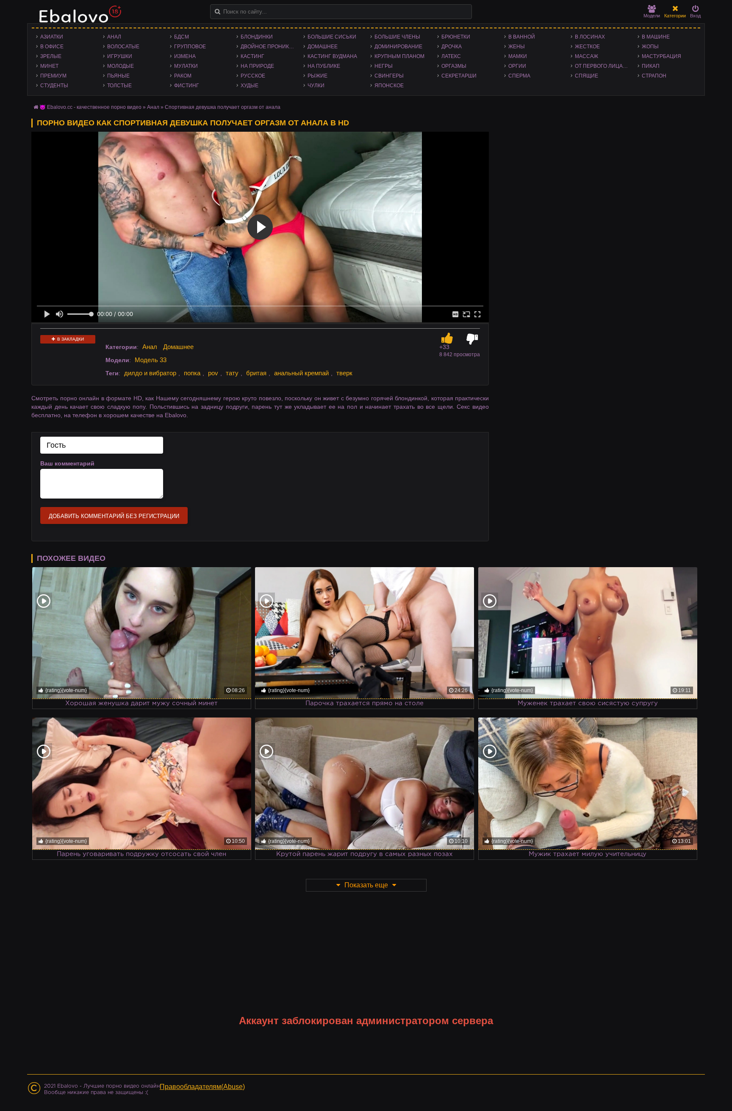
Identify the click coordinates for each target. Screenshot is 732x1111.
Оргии (517, 66)
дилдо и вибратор (150, 373)
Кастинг (252, 56)
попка (192, 373)
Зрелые (50, 56)
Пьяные (118, 76)
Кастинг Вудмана (332, 56)
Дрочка (451, 47)
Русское (253, 76)
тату (232, 373)
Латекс (451, 56)
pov (213, 373)
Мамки (517, 56)
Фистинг (186, 86)
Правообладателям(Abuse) (202, 1086)
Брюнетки (455, 37)
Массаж (586, 56)
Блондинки (257, 37)
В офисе (52, 47)
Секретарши (459, 76)
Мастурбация (661, 56)
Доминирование (398, 47)
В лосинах (590, 37)
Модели (651, 15)
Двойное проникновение (270, 47)
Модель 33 (150, 359)
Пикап (651, 66)
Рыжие (317, 76)
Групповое (190, 47)
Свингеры (389, 76)
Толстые (119, 86)
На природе (257, 66)
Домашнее (323, 47)
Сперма (519, 76)
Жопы (650, 47)
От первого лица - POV (604, 66)
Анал (114, 37)
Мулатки (186, 66)
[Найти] (217, 11)
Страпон (654, 76)
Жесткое (587, 47)
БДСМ (181, 37)
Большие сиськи (332, 37)
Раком (182, 76)
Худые (249, 86)
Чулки (316, 86)
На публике (324, 66)
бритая (256, 373)
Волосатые (123, 47)
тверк (344, 373)
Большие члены (397, 37)
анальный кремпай (301, 373)
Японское (389, 86)
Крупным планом (399, 56)
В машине (656, 37)
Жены (516, 47)
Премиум (53, 76)
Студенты (54, 86)
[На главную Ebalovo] (78, 18)
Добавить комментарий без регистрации (114, 516)
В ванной (521, 37)
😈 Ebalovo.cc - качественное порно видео (90, 107)
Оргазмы (453, 66)
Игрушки (119, 56)
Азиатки (51, 37)
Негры (383, 66)
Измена (185, 56)
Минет (49, 66)
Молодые (120, 66)
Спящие (586, 76)
